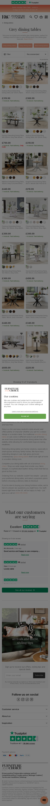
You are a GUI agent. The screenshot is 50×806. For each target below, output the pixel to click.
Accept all (25, 416)
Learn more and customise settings (25, 411)
